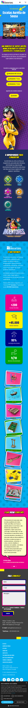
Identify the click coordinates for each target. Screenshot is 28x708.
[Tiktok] (21, 679)
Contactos (5, 653)
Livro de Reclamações (8, 662)
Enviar (8, 614)
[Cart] (25, 2)
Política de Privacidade (8, 658)
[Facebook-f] (4, 679)
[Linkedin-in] (17, 679)
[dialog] (14, 694)
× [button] (26, 682)
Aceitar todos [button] (7, 702)
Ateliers (5, 648)
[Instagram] (8, 679)
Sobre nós (5, 651)
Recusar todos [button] (20, 702)
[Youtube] (13, 679)
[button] (20, 2)
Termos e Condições (14, 608)
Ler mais (13, 693)
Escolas (4, 644)
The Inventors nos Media (8, 655)
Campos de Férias (6, 646)
